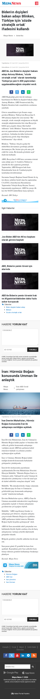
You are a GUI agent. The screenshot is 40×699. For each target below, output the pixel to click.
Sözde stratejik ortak (14, 312)
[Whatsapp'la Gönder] (28, 92)
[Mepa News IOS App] (29, 672)
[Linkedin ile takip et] (23, 655)
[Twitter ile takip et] (11, 655)
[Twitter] (17, 92)
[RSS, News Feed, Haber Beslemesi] (34, 655)
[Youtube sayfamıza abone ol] (17, 655)
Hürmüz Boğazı (11, 574)
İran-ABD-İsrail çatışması (22, 388)
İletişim (21, 647)
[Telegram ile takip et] (28, 655)
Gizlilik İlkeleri (31, 647)
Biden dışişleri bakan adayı (15, 307)
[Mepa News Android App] (10, 672)
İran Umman (10, 582)
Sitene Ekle (20, 650)
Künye (14, 647)
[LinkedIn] (23, 92)
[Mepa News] (11, 3)
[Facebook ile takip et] (6, 655)
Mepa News (8, 36)
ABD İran (9, 577)
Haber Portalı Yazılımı (21, 693)
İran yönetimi (11, 580)
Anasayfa (5, 647)
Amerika (19, 36)
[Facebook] (11, 92)
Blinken (8, 310)
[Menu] (37, 3)
